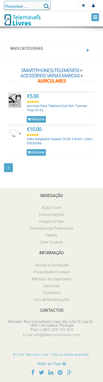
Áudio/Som (51, 208)
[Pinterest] (60, 372)
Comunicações (51, 214)
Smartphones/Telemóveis (50, 70)
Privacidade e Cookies (51, 272)
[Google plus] (69, 372)
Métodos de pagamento (52, 279)
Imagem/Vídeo (51, 221)
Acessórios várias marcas (50, 75)
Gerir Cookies (51, 242)
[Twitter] (41, 372)
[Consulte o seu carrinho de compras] (83, 5)
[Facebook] (33, 372)
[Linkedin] (50, 372)
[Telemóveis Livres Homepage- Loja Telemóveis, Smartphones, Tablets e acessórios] (22, 21)
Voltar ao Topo (50, 363)
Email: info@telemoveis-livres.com (51, 335)
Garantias (51, 286)
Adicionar (38, 119)
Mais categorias (26, 49)
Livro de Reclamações (51, 299)
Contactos (51, 293)
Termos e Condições (51, 265)
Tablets (51, 235)
